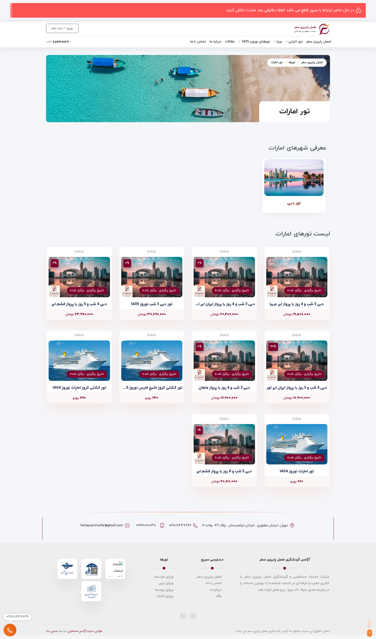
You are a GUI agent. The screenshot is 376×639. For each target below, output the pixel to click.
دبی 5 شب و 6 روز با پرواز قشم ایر (224, 471)
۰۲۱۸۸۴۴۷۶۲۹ (180, 525)
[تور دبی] (294, 177)
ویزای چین (165, 583)
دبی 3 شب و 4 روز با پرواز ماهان (224, 388)
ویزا (279, 41)
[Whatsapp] (183, 616)
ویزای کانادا (165, 596)
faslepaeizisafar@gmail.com (101, 525)
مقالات (230, 41)
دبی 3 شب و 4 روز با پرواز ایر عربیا (297, 304)
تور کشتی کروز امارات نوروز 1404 (79, 388)
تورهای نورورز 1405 (256, 41)
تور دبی (294, 203)
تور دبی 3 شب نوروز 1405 (151, 304)
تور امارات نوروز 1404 (297, 471)
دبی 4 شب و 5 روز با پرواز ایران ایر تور (297, 388)
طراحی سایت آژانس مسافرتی (84, 631)
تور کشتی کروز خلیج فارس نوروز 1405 (152, 388)
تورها (292, 62)
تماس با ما (198, 41)
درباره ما (215, 41)
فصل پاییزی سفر (318, 41)
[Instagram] (192, 616)
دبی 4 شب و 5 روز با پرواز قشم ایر (79, 304)
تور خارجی (296, 41)
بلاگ (219, 596)
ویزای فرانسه (163, 577)
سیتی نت (52, 631)
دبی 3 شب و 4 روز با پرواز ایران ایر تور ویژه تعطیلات (224, 304)
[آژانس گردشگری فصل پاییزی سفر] (306, 29)
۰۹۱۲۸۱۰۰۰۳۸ (146, 525)
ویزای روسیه (164, 590)
